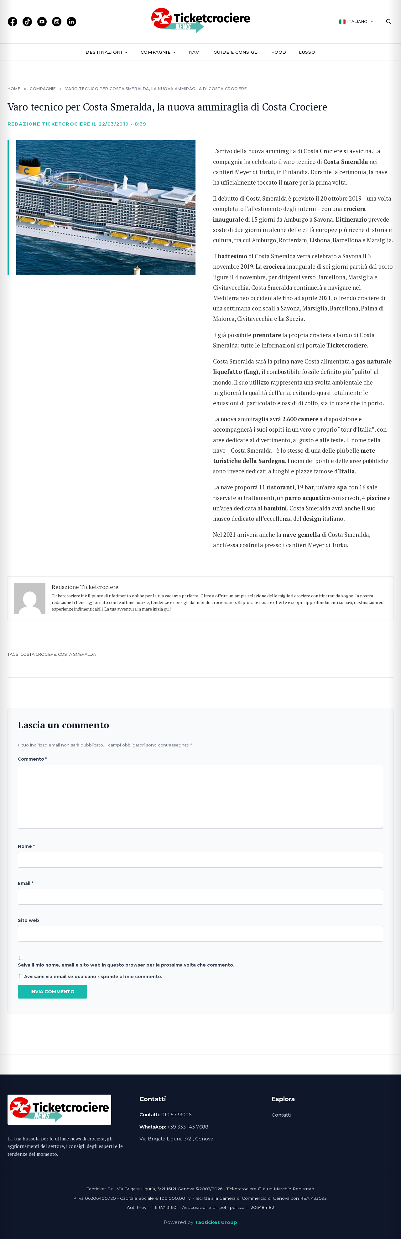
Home (14, 88)
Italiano (357, 21)
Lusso (307, 52)
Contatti (281, 1115)
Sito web (28, 920)
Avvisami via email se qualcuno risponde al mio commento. (93, 976)
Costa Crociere (38, 654)
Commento (32, 759)
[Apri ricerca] (388, 21)
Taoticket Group (216, 1222)
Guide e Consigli (236, 52)
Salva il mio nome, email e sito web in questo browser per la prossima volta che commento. (126, 964)
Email (25, 883)
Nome (26, 846)
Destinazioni (104, 52)
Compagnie (156, 52)
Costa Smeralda (77, 654)
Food (278, 52)
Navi (195, 52)
